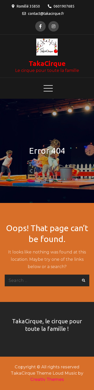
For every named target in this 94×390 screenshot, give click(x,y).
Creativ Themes (47, 379)
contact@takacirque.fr (46, 13)
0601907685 (64, 6)
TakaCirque (47, 63)
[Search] (83, 280)
